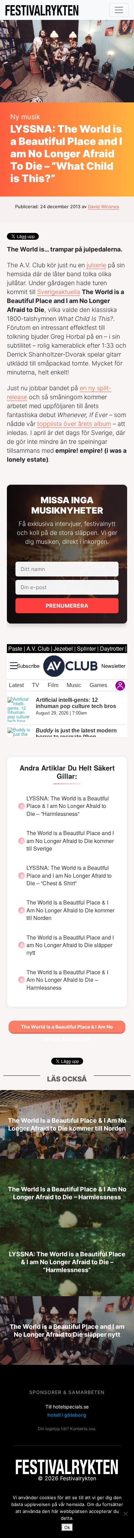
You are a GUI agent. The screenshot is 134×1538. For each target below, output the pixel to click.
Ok (67, 1527)
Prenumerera (67, 605)
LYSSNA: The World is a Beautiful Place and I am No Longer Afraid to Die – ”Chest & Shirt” (69, 875)
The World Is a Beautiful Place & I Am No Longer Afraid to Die (67, 1028)
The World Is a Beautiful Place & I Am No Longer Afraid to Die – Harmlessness (67, 979)
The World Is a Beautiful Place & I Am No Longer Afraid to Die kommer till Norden (70, 910)
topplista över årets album (74, 423)
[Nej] (125, 1513)
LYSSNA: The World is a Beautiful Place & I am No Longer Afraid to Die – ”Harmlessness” (67, 806)
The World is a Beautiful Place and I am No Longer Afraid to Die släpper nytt (70, 945)
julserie (96, 265)
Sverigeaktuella (58, 291)
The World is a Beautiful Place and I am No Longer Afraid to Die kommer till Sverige (70, 840)
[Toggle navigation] (119, 10)
